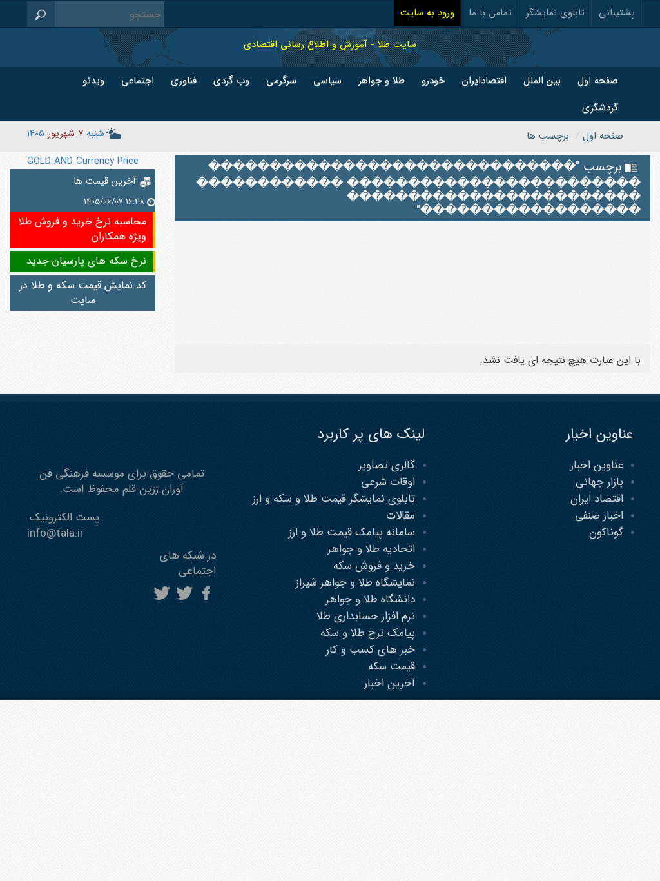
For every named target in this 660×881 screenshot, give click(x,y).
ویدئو (93, 80)
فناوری (184, 80)
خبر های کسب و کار (370, 649)
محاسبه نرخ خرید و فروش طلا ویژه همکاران (82, 228)
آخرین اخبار (389, 683)
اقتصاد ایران (596, 499)
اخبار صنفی (599, 515)
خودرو (433, 80)
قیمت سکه (391, 666)
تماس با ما (490, 13)
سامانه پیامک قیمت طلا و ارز (352, 532)
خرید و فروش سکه (374, 566)
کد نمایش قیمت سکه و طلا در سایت (82, 292)
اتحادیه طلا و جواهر (371, 549)
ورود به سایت (427, 13)
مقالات (400, 515)
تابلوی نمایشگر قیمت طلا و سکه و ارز (334, 499)
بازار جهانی (599, 482)
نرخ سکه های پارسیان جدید (86, 261)
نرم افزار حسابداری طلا (365, 616)
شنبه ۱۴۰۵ (65, 133)
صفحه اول (598, 80)
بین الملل (542, 80)
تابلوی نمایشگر (555, 13)
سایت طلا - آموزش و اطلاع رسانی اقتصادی (330, 44)
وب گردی (231, 80)
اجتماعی (137, 80)
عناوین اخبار (596, 465)
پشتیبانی (617, 13)
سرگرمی (281, 80)
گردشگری (600, 107)
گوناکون (606, 532)
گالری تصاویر (386, 465)
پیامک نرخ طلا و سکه (367, 633)
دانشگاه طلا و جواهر (370, 599)
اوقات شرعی (388, 482)
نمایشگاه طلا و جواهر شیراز (355, 582)
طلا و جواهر (381, 80)
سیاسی (327, 80)
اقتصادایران (484, 80)
